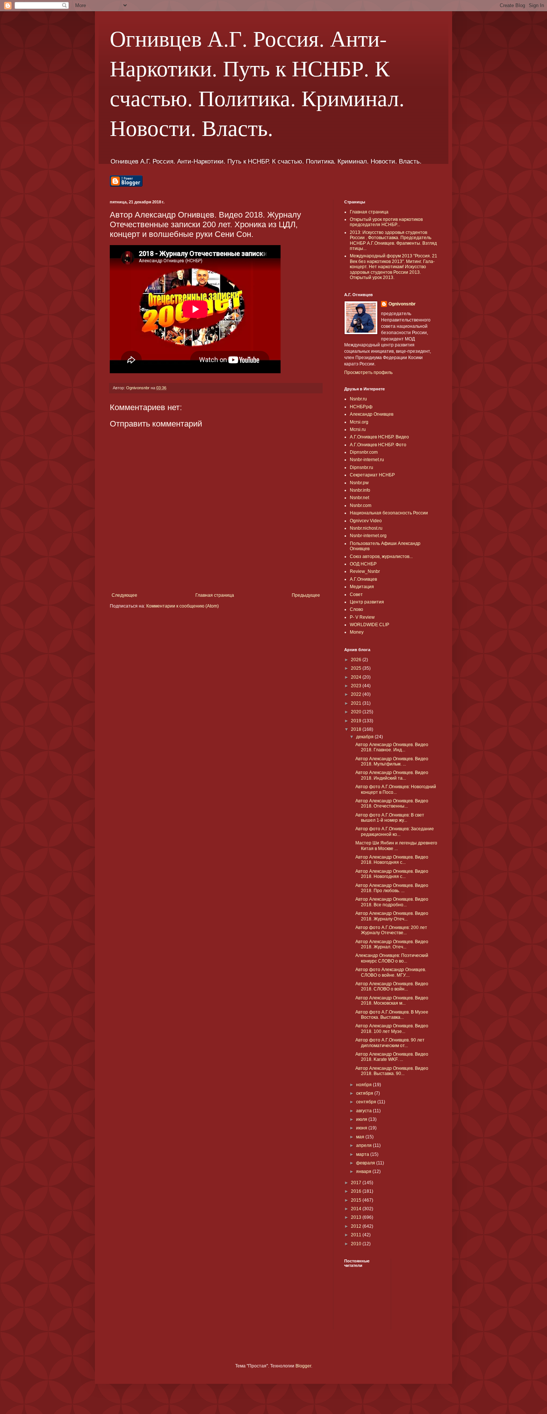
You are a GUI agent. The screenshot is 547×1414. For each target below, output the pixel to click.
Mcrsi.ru (358, 429)
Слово (356, 609)
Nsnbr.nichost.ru (366, 528)
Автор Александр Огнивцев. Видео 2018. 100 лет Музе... (391, 1028)
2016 (356, 1191)
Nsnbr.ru (358, 399)
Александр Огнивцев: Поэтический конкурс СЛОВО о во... (391, 958)
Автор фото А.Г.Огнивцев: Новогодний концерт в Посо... (395, 789)
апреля (364, 1145)
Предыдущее (306, 595)
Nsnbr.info (360, 490)
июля (362, 1119)
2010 (356, 1243)
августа (364, 1110)
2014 (356, 1208)
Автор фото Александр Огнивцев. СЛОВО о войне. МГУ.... (390, 972)
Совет (356, 594)
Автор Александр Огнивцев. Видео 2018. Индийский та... (391, 775)
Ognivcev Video (366, 520)
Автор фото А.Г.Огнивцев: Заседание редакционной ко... (394, 831)
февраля (366, 1163)
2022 (356, 694)
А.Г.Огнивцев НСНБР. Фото (378, 444)
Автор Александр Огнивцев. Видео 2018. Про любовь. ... (391, 888)
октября (365, 1093)
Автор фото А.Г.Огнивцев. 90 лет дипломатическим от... (390, 1042)
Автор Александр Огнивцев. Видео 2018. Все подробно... (391, 902)
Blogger (303, 1366)
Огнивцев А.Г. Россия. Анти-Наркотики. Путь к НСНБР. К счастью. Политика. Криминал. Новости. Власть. (257, 82)
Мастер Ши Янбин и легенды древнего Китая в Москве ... (396, 845)
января (364, 1171)
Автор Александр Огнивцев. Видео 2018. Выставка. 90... (391, 1071)
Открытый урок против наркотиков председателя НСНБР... (386, 222)
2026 (356, 659)
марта (363, 1154)
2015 (356, 1200)
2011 (356, 1234)
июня (362, 1128)
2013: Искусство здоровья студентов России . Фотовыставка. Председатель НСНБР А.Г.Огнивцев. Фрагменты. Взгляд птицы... (393, 240)
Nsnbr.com (360, 505)
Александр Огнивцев (371, 414)
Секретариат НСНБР (372, 475)
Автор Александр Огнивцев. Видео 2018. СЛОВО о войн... (391, 986)
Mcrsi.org (359, 422)
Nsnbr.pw (359, 482)
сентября (366, 1101)
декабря (365, 736)
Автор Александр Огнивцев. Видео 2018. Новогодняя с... (391, 860)
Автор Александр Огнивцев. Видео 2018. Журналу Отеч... (391, 916)
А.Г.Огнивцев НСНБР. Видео (379, 437)
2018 (356, 729)
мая (360, 1136)
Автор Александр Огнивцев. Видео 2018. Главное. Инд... (391, 747)
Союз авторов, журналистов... (381, 556)
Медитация (362, 586)
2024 (356, 677)
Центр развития (367, 602)
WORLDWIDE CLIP (369, 624)
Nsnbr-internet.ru (367, 459)
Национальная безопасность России (389, 513)
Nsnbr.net (359, 497)
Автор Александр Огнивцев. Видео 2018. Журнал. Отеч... (391, 944)
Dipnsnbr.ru (361, 467)
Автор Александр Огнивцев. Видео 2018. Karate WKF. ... (391, 1057)
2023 (356, 685)
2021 (356, 703)
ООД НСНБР (363, 564)
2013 (356, 1217)
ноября (364, 1084)
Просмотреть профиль (368, 372)
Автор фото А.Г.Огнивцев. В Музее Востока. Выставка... (391, 1014)
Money (357, 632)
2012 (356, 1226)
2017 (356, 1182)
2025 (356, 668)
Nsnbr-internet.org (368, 535)
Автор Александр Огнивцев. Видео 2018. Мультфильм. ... (391, 761)
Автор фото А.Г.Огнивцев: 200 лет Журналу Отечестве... (391, 930)
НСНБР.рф (361, 406)
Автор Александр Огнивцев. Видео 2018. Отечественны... (391, 803)
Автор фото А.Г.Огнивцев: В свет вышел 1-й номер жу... (389, 817)
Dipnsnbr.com (364, 452)
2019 (356, 720)
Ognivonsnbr (402, 304)
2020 (356, 711)
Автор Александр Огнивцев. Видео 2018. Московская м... (391, 1000)
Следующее (124, 595)
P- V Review (362, 617)
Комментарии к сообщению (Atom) (182, 606)
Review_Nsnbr (365, 571)
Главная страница (214, 595)
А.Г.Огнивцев (363, 579)
